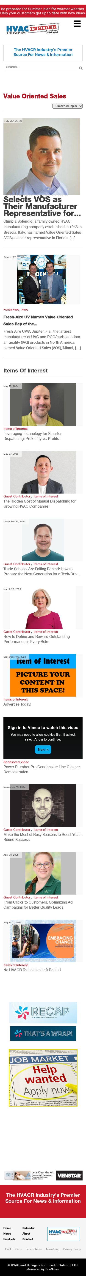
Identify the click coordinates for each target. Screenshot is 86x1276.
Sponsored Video (16, 762)
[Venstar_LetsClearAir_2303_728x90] (43, 1175)
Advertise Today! (17, 704)
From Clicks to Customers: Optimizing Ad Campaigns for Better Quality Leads (38, 905)
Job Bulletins (34, 1249)
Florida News (11, 309)
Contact (27, 1239)
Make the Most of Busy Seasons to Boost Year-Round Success (42, 837)
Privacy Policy (72, 1249)
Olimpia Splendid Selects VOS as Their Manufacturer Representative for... (42, 202)
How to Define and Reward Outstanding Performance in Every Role (36, 639)
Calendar (28, 1228)
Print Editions (13, 1249)
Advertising (52, 1249)
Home (7, 1228)
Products (9, 1239)
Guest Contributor (16, 496)
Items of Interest (15, 428)
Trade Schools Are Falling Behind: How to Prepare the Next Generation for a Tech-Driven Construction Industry (42, 572)
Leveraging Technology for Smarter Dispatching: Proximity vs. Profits (32, 436)
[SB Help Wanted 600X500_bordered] (43, 1077)
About (26, 1233)
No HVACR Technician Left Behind (32, 970)
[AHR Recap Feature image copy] (43, 1021)
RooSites (52, 1269)
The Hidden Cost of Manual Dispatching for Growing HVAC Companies (39, 504)
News (25, 309)
